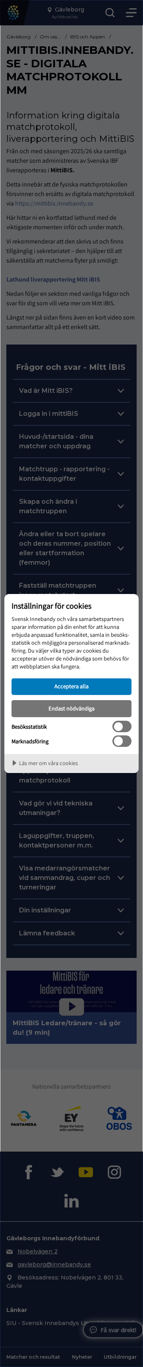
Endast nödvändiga (71, 708)
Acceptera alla (71, 686)
